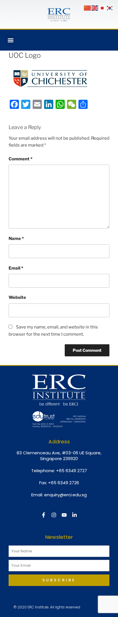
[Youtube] (64, 515)
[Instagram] (54, 515)
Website (17, 297)
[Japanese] (102, 7)
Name (16, 238)
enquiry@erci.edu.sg (65, 495)
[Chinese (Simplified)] (87, 7)
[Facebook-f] (43, 515)
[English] (95, 7)
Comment (20, 159)
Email (16, 268)
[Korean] (110, 7)
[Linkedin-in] (74, 515)
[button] (10, 40)
